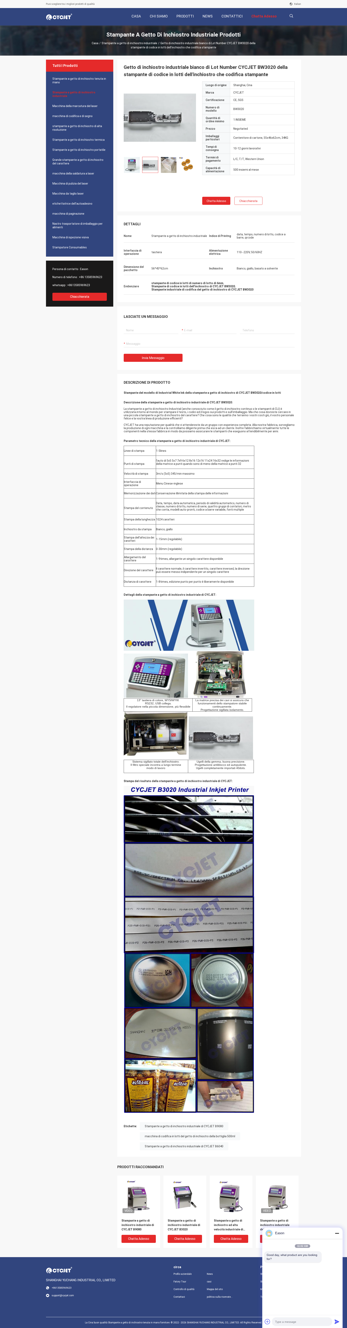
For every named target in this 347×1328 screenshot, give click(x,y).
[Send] (337, 1321)
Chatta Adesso (216, 201)
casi (209, 1281)
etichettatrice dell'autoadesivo (72, 203)
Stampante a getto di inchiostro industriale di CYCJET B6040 (184, 1146)
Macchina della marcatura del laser (75, 106)
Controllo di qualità (184, 1289)
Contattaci (179, 1296)
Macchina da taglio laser (68, 193)
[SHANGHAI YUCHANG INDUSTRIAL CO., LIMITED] (59, 16)
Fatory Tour (180, 1281)
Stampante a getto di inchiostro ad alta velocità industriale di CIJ (228, 1225)
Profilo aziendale (183, 1274)
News (210, 1274)
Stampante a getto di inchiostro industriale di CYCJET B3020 (184, 1225)
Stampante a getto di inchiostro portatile (78, 149)
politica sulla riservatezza (220, 1296)
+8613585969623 (78, 285)
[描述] (291, 16)
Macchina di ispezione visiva (70, 237)
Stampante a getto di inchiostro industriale (129, 43)
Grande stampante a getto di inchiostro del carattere (77, 161)
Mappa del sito (215, 1289)
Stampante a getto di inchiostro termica (78, 139)
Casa (95, 43)
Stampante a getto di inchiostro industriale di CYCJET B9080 (184, 1126)
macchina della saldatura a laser (73, 173)
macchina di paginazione (68, 213)
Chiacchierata (79, 297)
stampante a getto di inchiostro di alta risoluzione (77, 127)
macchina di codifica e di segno (72, 116)
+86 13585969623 (90, 277)
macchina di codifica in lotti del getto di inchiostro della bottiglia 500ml (190, 1136)
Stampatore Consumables (69, 247)
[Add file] (267, 1321)
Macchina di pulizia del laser (70, 183)
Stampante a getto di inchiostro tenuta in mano (79, 80)
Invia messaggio (153, 358)
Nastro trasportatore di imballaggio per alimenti (77, 225)
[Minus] (337, 1233)
